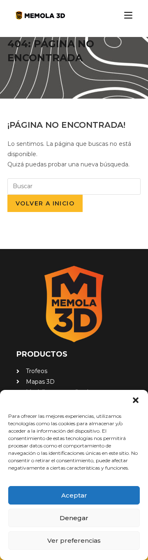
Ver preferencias (74, 540)
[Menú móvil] (125, 15)
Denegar (74, 518)
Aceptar (74, 495)
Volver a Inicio (45, 203)
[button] (136, 400)
